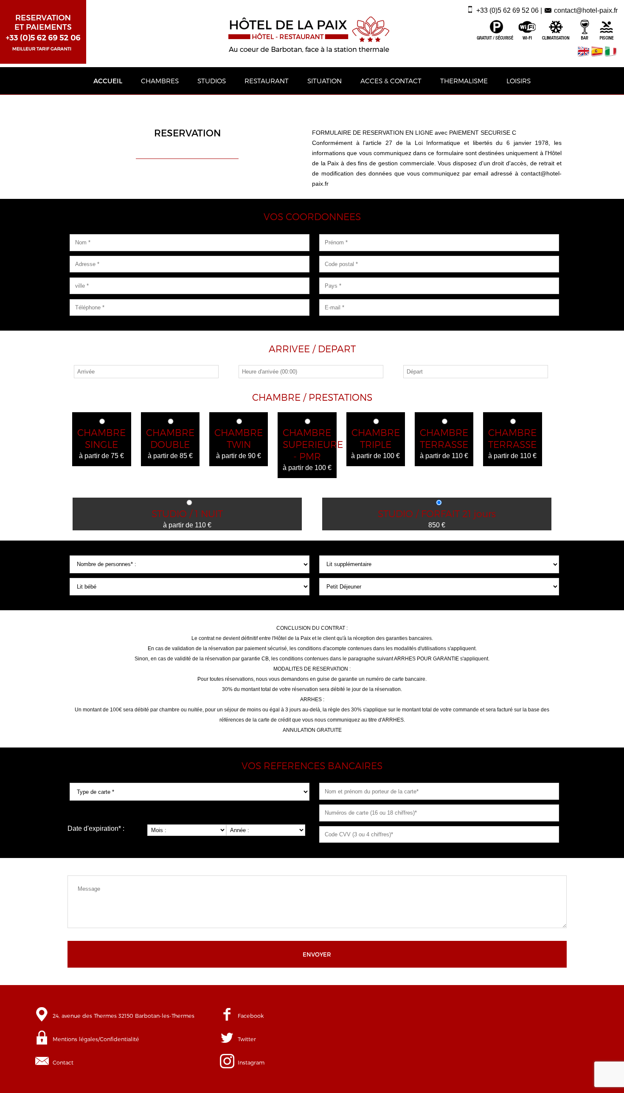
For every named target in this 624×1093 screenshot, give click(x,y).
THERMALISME (464, 81)
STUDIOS (211, 81)
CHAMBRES (160, 81)
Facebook (251, 1015)
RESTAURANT (267, 81)
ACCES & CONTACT (391, 81)
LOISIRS (518, 81)
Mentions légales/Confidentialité (96, 1039)
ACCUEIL (107, 81)
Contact (63, 1062)
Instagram (251, 1062)
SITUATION (324, 81)
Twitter (247, 1039)
